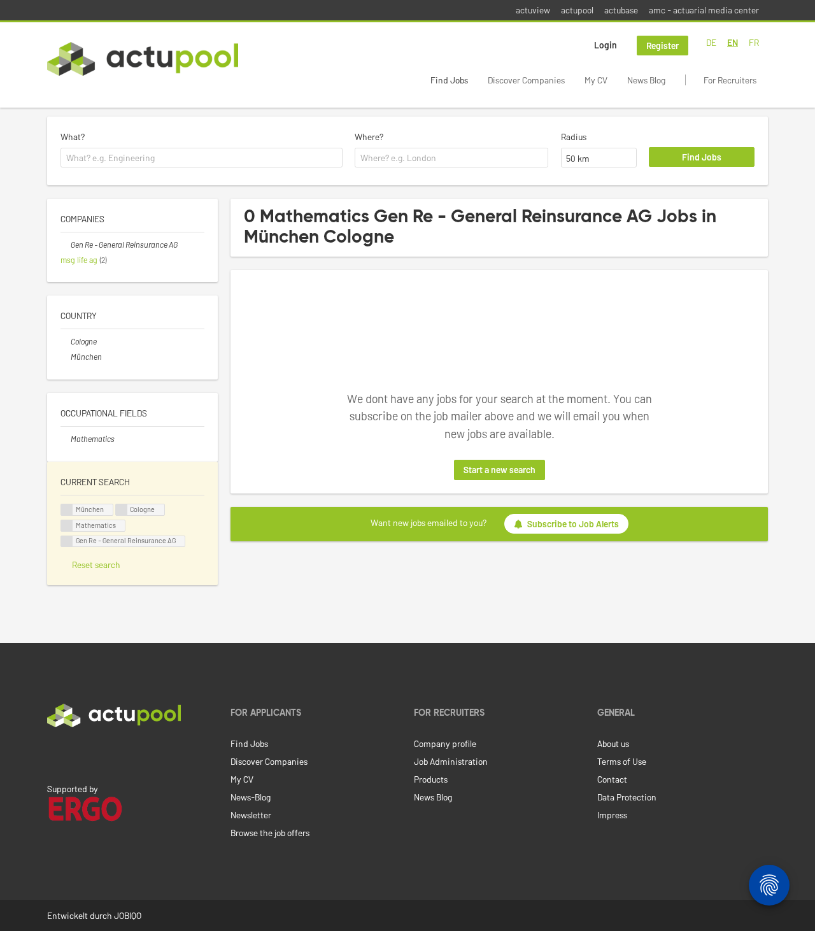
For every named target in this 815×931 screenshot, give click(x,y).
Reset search (96, 564)
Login (605, 44)
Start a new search (499, 469)
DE (711, 42)
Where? (369, 136)
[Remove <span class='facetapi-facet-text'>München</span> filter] (67, 509)
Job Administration (451, 761)
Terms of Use (621, 761)
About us (613, 743)
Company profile (445, 743)
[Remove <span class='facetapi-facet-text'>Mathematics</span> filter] (67, 525)
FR (754, 42)
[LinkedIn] (54, 754)
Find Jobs (449, 80)
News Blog (646, 80)
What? (72, 136)
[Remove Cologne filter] (65, 341)
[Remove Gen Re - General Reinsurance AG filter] (65, 244)
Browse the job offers (269, 832)
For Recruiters (730, 80)
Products (431, 779)
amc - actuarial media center (704, 9)
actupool (577, 9)
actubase (621, 9)
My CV (596, 80)
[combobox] (201, 158)
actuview (533, 9)
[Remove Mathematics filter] (65, 439)
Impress (612, 814)
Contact (612, 779)
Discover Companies (526, 80)
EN (732, 42)
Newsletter (250, 814)
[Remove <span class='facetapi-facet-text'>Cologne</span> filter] (121, 509)
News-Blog (250, 797)
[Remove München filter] (65, 357)
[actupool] (142, 59)
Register (662, 45)
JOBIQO (127, 915)
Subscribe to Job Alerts (573, 523)
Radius (573, 136)
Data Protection (626, 797)
